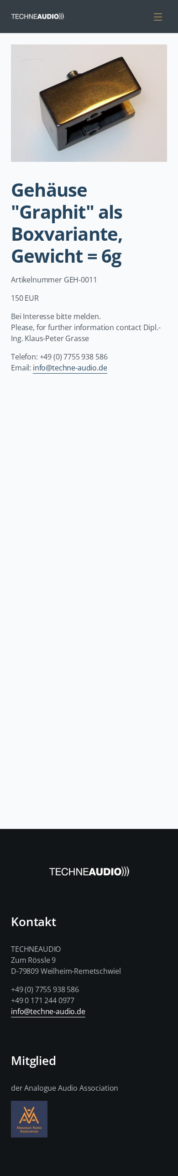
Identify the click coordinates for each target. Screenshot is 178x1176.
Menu (159, 16)
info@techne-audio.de (70, 368)
